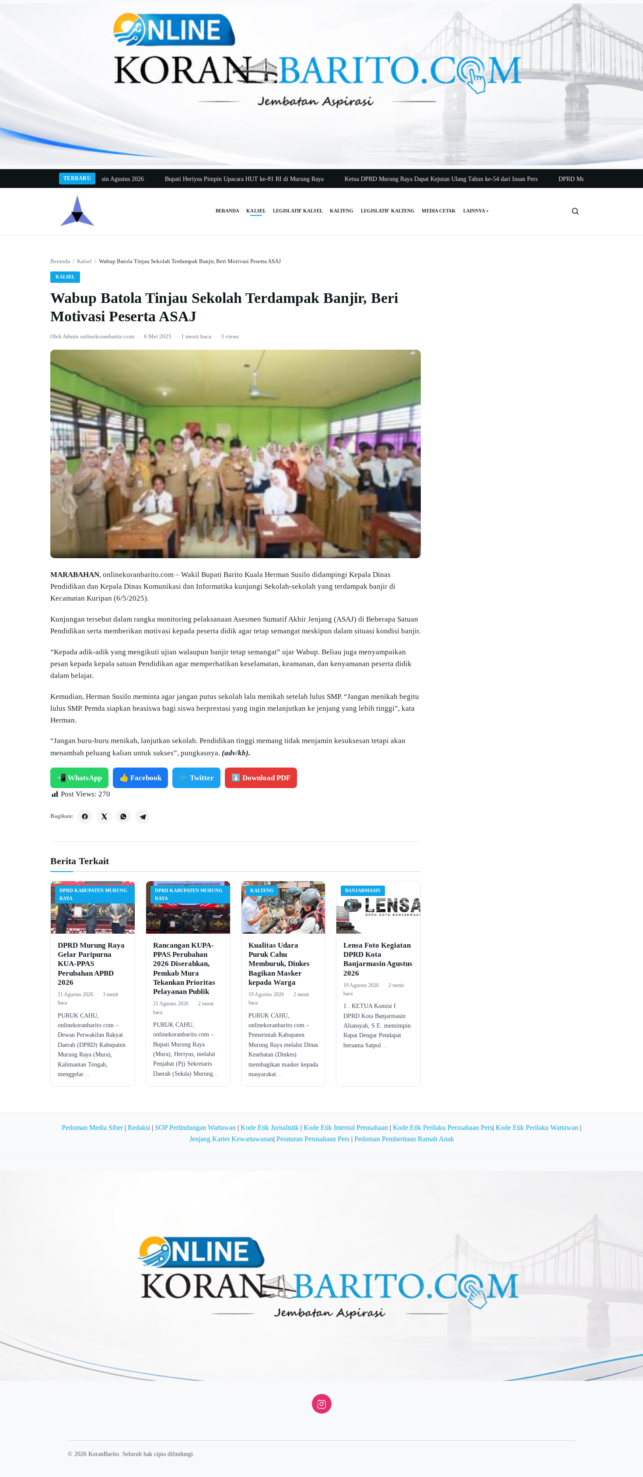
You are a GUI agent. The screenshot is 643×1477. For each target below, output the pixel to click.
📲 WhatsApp (79, 778)
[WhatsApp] (123, 816)
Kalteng (342, 211)
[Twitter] (104, 816)
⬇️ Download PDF (260, 778)
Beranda (228, 211)
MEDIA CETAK (439, 211)
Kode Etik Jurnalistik (270, 1127)
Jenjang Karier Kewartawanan (231, 1139)
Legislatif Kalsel (298, 211)
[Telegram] (142, 816)
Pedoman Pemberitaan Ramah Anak (404, 1139)
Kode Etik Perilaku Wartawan (537, 1127)
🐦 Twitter (196, 778)
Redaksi (139, 1127)
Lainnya (476, 211)
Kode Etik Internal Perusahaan (346, 1127)
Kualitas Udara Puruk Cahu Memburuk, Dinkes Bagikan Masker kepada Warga (279, 964)
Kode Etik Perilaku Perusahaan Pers (443, 1127)
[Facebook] (84, 816)
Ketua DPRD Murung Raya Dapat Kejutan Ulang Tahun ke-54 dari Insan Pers (403, 179)
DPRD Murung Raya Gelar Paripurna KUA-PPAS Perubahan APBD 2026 (91, 964)
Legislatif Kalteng (388, 211)
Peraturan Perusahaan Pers (312, 1139)
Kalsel (256, 211)
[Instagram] (322, 1404)
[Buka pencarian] (575, 211)
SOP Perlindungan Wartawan (195, 1127)
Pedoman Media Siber (92, 1127)
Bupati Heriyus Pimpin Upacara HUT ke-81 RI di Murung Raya (206, 179)
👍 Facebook (140, 778)
